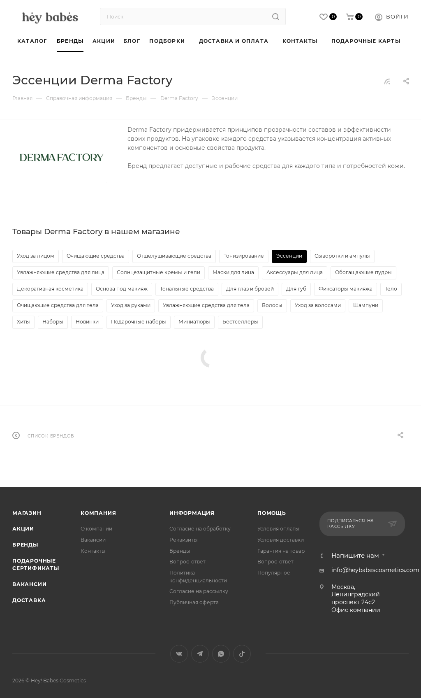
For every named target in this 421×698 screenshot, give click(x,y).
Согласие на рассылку (198, 591)
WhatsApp (221, 654)
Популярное (273, 573)
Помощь (271, 513)
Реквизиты (183, 540)
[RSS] (387, 81)
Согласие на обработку (200, 529)
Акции (23, 529)
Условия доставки (280, 540)
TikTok (242, 654)
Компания (98, 513)
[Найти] (276, 16)
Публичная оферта (194, 602)
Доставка (29, 600)
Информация (192, 513)
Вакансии (29, 584)
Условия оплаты (278, 529)
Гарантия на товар (281, 551)
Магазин (27, 513)
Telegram (200, 654)
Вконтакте (179, 654)
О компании (96, 529)
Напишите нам (355, 556)
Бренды (25, 545)
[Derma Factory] (61, 157)
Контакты (93, 551)
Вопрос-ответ (187, 561)
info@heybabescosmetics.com (375, 570)
